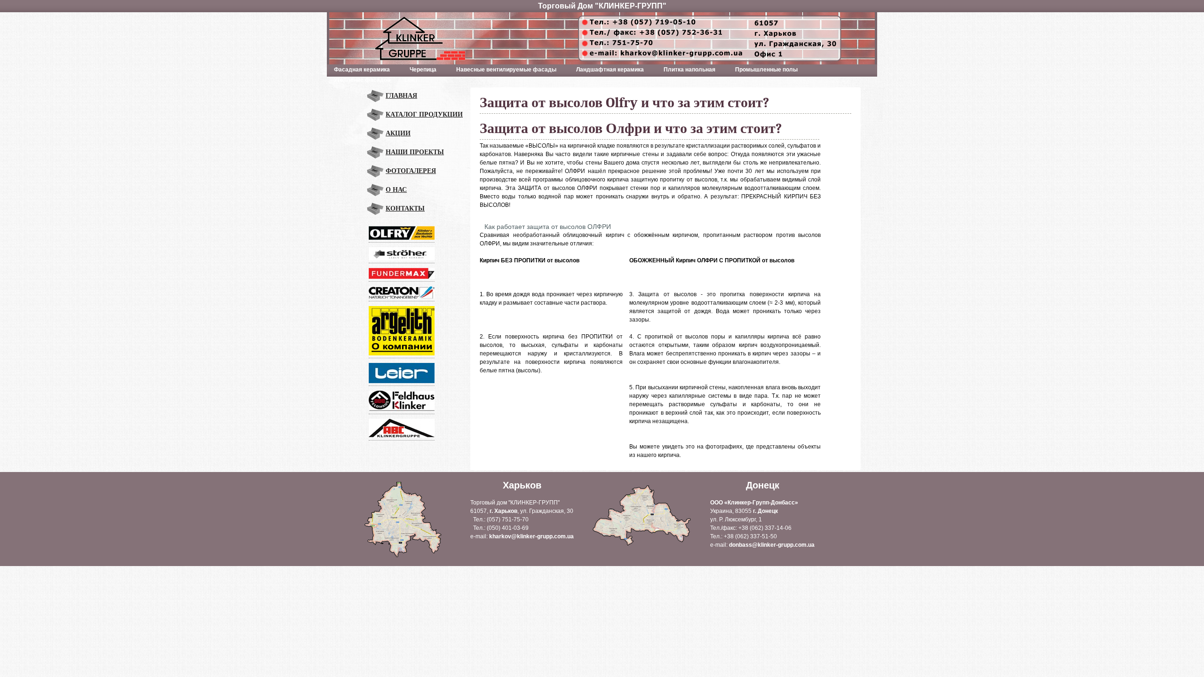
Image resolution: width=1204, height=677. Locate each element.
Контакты (405, 208)
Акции (398, 133)
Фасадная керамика (358, 70)
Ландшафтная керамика (606, 70)
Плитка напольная (686, 70)
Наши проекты (415, 152)
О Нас (396, 189)
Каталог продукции (424, 114)
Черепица (419, 70)
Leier (411, 80)
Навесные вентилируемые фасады (502, 70)
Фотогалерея (411, 170)
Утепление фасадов (362, 80)
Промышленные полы (763, 70)
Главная (401, 95)
